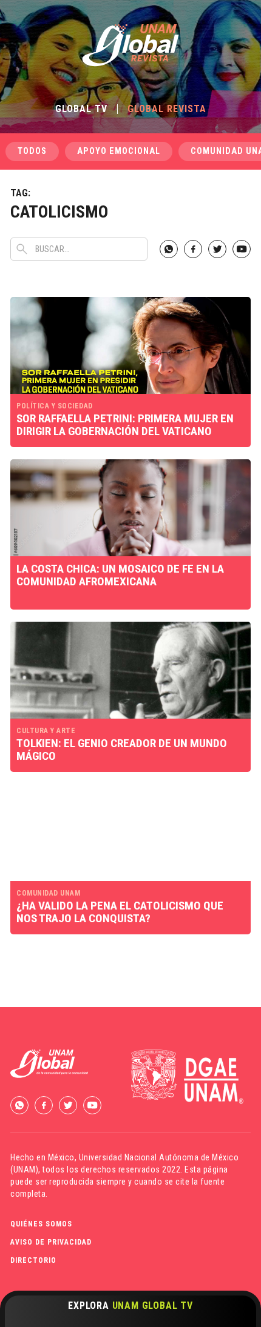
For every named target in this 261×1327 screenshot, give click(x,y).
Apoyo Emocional (118, 151)
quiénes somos (41, 1224)
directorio (33, 1260)
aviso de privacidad (51, 1242)
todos (32, 151)
